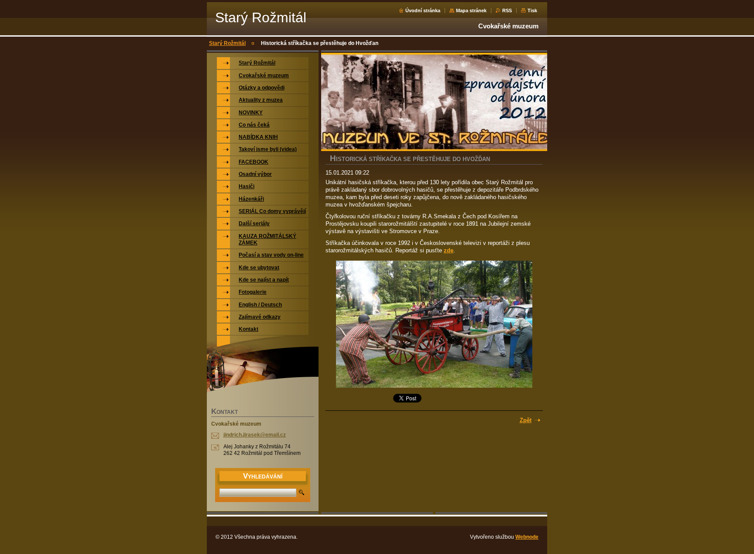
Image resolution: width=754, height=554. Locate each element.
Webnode (526, 537)
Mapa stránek (471, 10)
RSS (507, 10)
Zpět (525, 420)
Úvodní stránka (422, 10)
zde (448, 250)
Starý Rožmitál (227, 43)
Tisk (532, 10)
